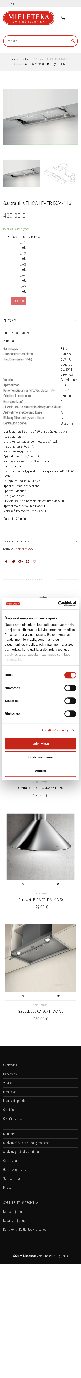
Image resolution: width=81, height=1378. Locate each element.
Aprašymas (10, 320)
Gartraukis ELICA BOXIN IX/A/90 (40, 1011)
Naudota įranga (13, 1212)
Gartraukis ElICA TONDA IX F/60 (40, 900)
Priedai (7, 1187)
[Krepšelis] (62, 17)
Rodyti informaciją (54, 730)
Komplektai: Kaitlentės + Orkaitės (24, 1229)
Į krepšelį (19, 301)
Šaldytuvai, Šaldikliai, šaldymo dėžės (26, 1143)
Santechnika (11, 1178)
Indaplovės (10, 1092)
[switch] (70, 688)
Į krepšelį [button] (22, 884)
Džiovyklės (10, 1074)
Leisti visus (40, 743)
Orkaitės (8, 1110)
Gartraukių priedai (15, 1170)
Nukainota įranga (14, 1221)
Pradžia (14, 59)
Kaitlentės (9, 1134)
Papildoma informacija (16, 541)
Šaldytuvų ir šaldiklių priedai (21, 1152)
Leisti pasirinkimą (40, 757)
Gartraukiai (27, 59)
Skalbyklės (10, 1065)
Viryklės (8, 1083)
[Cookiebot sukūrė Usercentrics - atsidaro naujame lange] (58, 603)
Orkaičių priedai (13, 1119)
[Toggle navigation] (73, 18)
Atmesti (40, 771)
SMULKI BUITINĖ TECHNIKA (20, 1203)
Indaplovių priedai (14, 1101)
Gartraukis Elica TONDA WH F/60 (40, 788)
